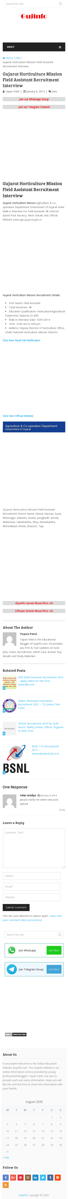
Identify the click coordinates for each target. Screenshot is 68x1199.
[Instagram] (28, 1178)
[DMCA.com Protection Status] (16, 1035)
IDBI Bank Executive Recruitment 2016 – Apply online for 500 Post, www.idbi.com (40, 681)
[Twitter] (43, 1178)
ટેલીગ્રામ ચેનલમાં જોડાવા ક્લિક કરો (34, 611)
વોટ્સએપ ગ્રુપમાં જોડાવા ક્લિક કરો (34, 603)
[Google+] (13, 1178)
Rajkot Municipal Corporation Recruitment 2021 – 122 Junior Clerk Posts (39, 704)
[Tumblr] (50, 1178)
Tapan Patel (12, 91)
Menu (11, 46)
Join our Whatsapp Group (34, 99)
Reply (62, 809)
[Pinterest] (21, 1178)
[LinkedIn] (35, 1178)
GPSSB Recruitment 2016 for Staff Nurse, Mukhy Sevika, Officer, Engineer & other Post (41, 727)
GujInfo (23, 1195)
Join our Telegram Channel (34, 107)
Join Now (54, 950)
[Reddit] (58, 1178)
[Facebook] (6, 1178)
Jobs (54, 91)
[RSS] (6, 1185)
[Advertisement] (35, 32)
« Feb (6, 1157)
